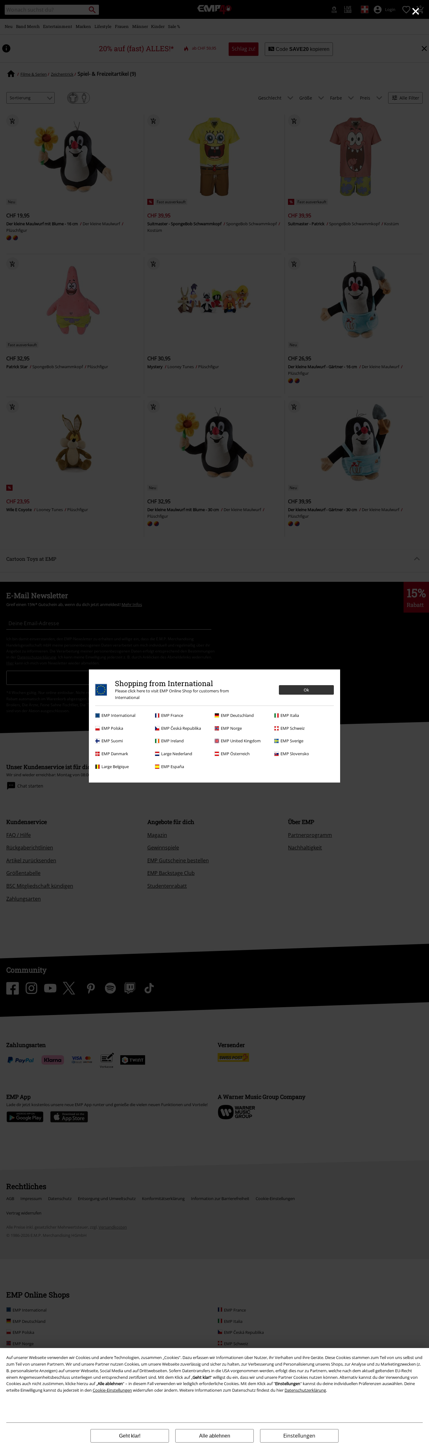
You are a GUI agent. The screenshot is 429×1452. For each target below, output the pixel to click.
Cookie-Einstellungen (112, 1390)
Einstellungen (299, 1435)
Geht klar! (129, 1435)
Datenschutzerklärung (305, 1390)
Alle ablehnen (214, 1435)
